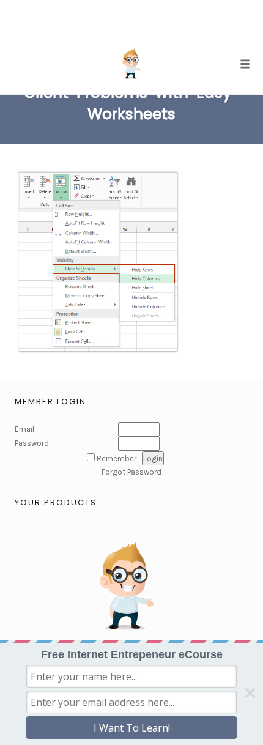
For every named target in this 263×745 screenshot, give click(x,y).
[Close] (250, 693)
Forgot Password (131, 471)
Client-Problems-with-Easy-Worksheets (131, 103)
